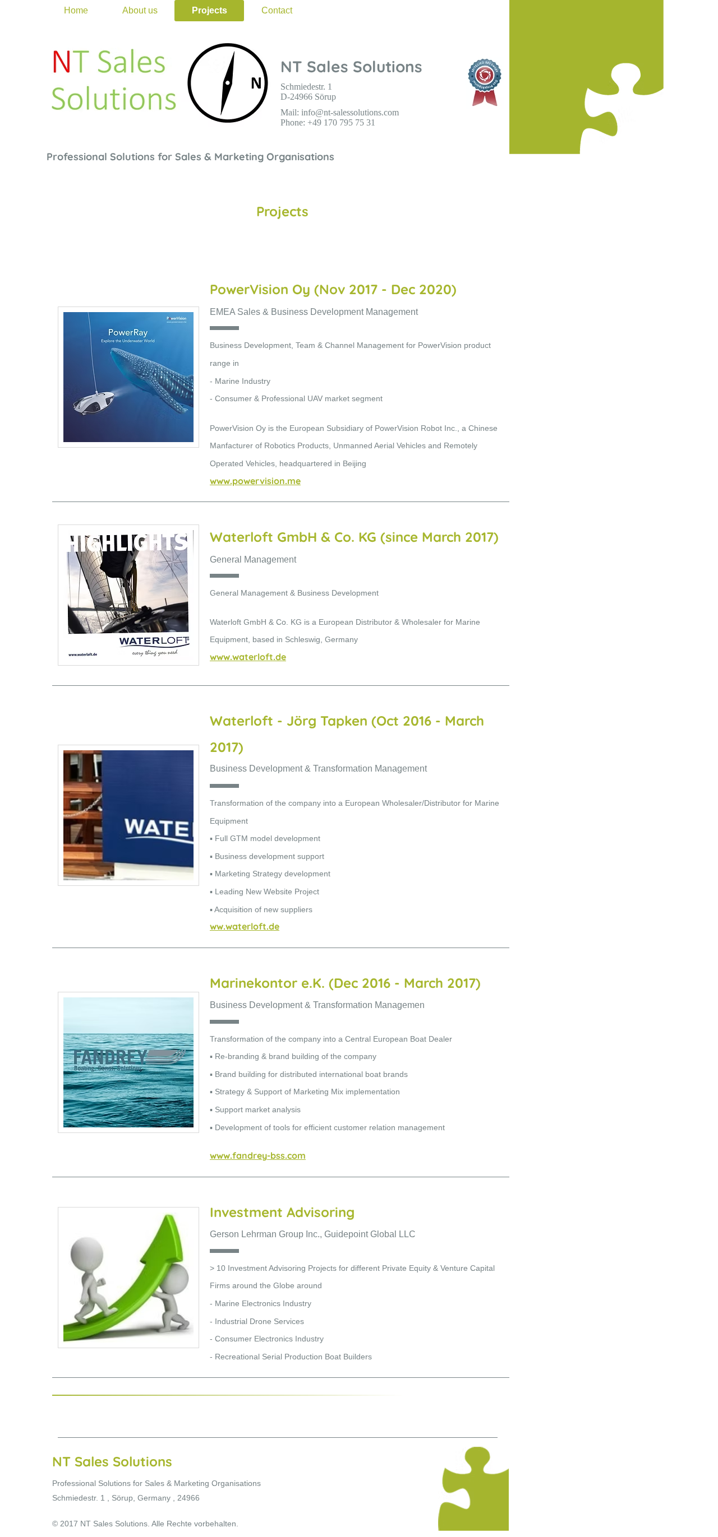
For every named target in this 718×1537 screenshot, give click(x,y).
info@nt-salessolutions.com (350, 112)
